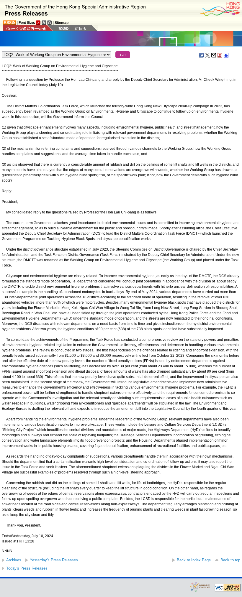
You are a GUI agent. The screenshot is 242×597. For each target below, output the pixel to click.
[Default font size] (38, 22)
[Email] (214, 55)
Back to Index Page (194, 560)
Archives (13, 560)
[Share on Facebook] (201, 55)
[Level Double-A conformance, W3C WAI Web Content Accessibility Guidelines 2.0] (228, 588)
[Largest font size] (49, 22)
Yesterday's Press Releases (54, 560)
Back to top (230, 560)
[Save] (220, 55)
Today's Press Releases (27, 568)
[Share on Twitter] (207, 55)
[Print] (226, 55)
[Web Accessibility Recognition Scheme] (200, 586)
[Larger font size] (44, 22)
